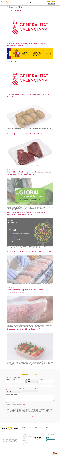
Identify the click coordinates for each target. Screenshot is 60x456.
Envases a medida (26, 444)
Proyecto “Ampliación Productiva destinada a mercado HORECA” (27, 44)
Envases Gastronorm (27, 442)
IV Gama (24, 438)
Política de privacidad (50, 434)
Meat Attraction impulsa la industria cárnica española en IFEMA (26, 291)
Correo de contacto (27, 384)
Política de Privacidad (20, 404)
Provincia (29, 379)
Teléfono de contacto (44, 384)
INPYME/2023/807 (14, 61)
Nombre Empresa (10, 379)
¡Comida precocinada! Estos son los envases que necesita (28, 95)
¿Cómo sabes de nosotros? (29, 388)
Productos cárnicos (26, 432)
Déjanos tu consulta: (11, 394)
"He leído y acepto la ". (16, 404)
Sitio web (41, 379)
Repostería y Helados (27, 436)
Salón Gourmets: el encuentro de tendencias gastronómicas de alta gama (26, 213)
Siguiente (50, 367)
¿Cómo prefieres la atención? (13, 389)
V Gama (24, 440)
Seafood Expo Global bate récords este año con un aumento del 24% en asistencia (29, 173)
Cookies (47, 432)
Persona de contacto (11, 384)
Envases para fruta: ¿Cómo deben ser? (23, 329)
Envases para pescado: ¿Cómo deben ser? (25, 133)
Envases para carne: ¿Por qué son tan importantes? (29, 251)
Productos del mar (26, 434)
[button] (30, 2)
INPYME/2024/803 (14, 10)
